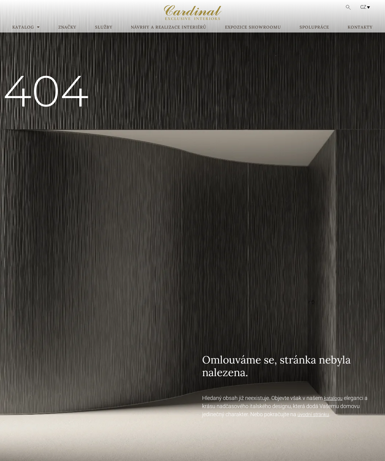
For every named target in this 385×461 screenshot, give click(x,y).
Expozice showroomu (253, 27)
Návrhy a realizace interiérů (168, 27)
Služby (103, 27)
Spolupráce (314, 27)
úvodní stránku (313, 414)
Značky (67, 27)
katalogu (333, 398)
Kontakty (360, 27)
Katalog (23, 27)
